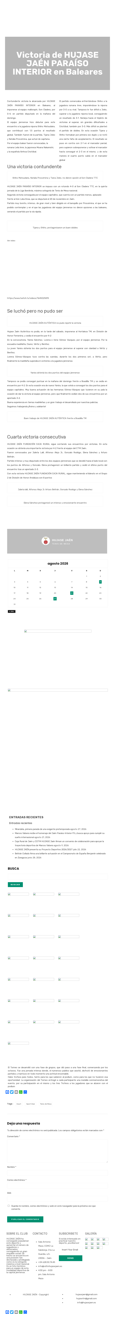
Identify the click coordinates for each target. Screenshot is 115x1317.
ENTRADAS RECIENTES (26, 817)
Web (9, 1193)
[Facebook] (9, 1282)
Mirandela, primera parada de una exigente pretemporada (42, 829)
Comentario (13, 1136)
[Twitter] (17, 1282)
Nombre (11, 1167)
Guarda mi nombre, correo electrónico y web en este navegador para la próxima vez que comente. (53, 1207)
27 (55, 599)
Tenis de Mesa (45, 1104)
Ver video (11, 241)
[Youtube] (25, 1282)
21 (72, 593)
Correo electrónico (17, 1180)
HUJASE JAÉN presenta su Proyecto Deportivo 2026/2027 (44, 849)
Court (19, 1104)
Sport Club (30, 1104)
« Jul (11, 611)
